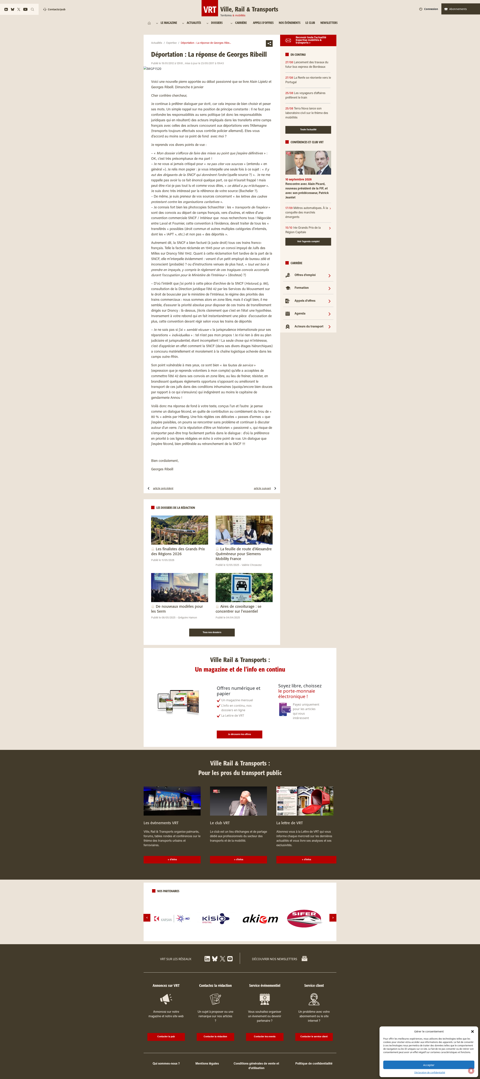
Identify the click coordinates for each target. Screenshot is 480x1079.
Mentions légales (207, 1063)
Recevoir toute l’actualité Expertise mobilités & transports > (311, 40)
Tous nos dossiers (212, 632)
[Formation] (329, 288)
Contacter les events (264, 1037)
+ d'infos (172, 860)
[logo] (172, 918)
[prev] (146, 917)
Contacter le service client (314, 1037)
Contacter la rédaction (215, 1037)
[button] (472, 1031)
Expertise (171, 43)
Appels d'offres (305, 301)
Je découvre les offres (239, 734)
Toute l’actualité (308, 130)
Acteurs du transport (309, 326)
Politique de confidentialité (313, 1063)
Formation (302, 288)
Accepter (428, 1065)
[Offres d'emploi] (329, 275)
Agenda (300, 313)
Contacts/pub (56, 9)
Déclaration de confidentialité (429, 1072)
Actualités (156, 43)
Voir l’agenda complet (308, 242)
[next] (332, 917)
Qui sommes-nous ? (166, 1063)
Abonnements (458, 9)
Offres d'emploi (305, 275)
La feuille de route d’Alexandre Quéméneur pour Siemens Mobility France (244, 554)
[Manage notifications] (471, 1071)
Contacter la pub (166, 1037)
